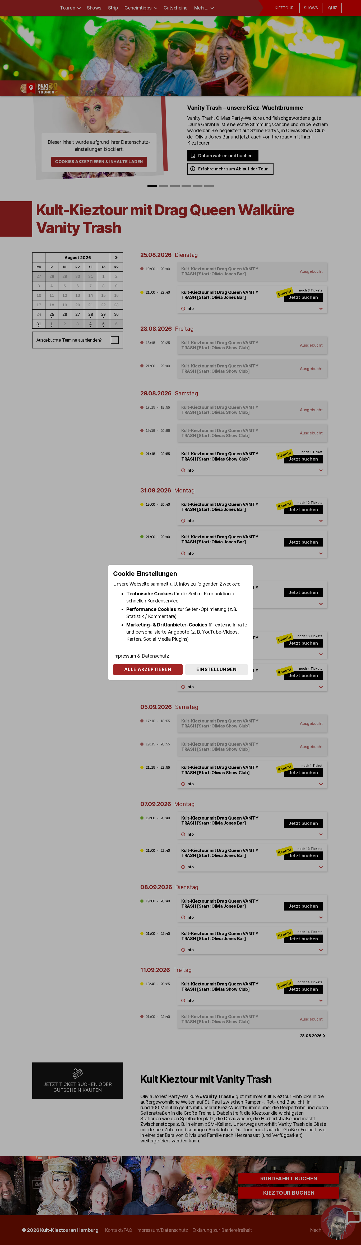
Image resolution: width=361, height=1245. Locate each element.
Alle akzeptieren (147, 669)
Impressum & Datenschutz (141, 656)
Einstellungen (216, 669)
